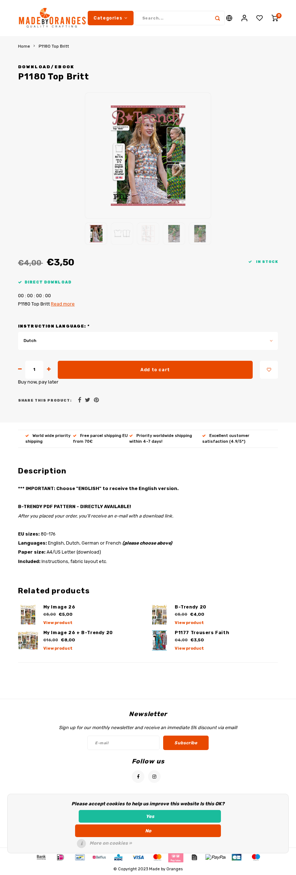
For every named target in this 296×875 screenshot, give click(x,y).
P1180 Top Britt (54, 46)
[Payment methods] (41, 857)
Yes (150, 816)
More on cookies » (111, 843)
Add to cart (155, 369)
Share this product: (45, 400)
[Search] (217, 18)
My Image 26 (59, 607)
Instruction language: (53, 326)
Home (24, 46)
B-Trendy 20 (190, 607)
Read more (63, 304)
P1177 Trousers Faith (202, 632)
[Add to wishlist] (269, 370)
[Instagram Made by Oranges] (154, 776)
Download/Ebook (46, 66)
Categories (107, 18)
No (148, 830)
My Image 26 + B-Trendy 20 (78, 632)
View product (58, 622)
